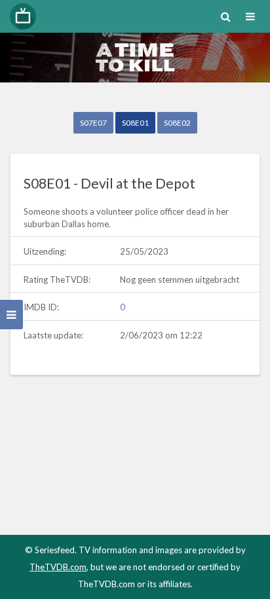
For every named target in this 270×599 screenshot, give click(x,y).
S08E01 (135, 123)
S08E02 (177, 123)
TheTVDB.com (58, 567)
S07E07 (93, 123)
